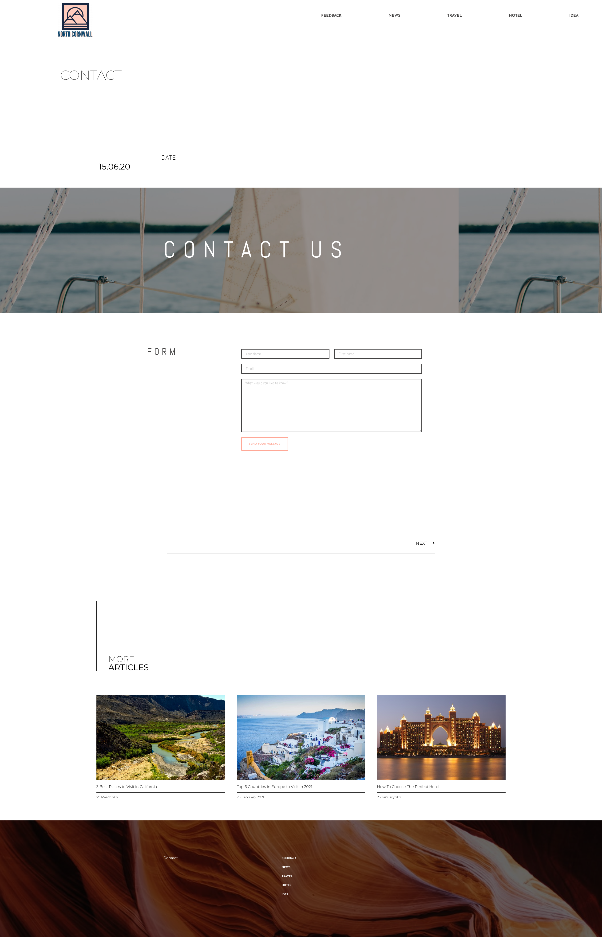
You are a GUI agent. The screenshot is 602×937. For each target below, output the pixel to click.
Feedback (331, 16)
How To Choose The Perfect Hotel (408, 786)
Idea (573, 16)
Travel (454, 16)
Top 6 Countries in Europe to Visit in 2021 (274, 786)
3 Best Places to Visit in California (126, 786)
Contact (170, 857)
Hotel (515, 16)
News (394, 16)
